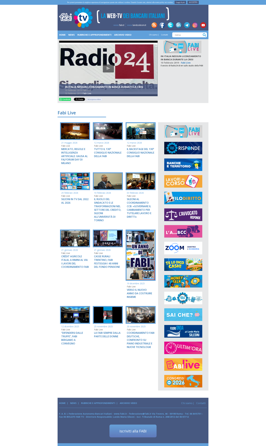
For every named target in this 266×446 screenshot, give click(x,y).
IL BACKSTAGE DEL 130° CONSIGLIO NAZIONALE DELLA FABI (140, 152)
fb (162, 25)
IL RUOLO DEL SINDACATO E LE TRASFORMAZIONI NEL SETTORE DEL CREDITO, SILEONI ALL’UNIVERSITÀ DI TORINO (107, 209)
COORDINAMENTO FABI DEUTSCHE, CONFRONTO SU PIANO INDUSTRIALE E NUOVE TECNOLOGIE (140, 340)
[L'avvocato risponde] (183, 215)
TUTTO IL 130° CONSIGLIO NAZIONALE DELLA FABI (107, 152)
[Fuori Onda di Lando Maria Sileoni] (183, 331)
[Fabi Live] (182, 46)
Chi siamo (153, 34)
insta (195, 25)
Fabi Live (87, 93)
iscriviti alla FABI (133, 431)
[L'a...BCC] (183, 231)
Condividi (66, 99)
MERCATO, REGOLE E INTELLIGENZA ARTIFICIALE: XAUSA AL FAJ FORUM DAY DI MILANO (74, 156)
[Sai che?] (183, 314)
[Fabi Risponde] (183, 148)
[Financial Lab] (183, 298)
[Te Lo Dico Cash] (183, 264)
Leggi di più (180, 2)
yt (203, 25)
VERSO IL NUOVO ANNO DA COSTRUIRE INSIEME (139, 293)
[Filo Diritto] (183, 198)
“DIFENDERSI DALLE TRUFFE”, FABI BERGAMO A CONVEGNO (72, 338)
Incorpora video (94, 99)
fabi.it (118, 25)
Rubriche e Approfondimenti (94, 34)
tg (187, 25)
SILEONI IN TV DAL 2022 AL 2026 (75, 200)
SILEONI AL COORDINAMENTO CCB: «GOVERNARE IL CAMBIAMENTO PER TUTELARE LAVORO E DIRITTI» (139, 207)
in (179, 25)
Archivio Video (122, 34)
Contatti (164, 34)
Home (62, 34)
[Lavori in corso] (183, 181)
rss (154, 25)
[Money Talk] (183, 281)
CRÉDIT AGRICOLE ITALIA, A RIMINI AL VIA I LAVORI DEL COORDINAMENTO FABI (75, 262)
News (71, 34)
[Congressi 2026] (183, 381)
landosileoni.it (136, 25)
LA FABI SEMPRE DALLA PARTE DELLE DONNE (107, 334)
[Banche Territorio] (183, 165)
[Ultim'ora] (183, 348)
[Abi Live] (183, 364)
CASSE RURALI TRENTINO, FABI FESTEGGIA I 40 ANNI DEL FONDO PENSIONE (107, 262)
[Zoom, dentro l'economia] (183, 248)
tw (170, 25)
